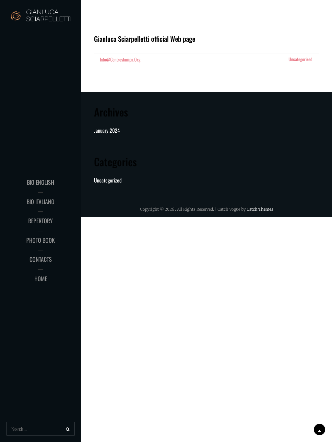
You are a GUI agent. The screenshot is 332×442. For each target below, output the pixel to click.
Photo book (40, 240)
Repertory (40, 220)
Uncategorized (300, 59)
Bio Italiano (40, 201)
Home (40, 278)
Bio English (40, 182)
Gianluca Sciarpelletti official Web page (144, 39)
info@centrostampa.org (120, 59)
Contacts (41, 259)
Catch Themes (260, 209)
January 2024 (107, 130)
